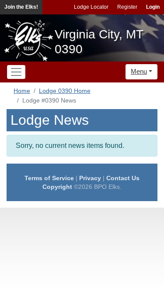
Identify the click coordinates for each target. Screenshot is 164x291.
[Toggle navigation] (16, 72)
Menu (139, 71)
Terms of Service (49, 178)
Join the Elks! (21, 7)
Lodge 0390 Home (65, 90)
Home (22, 90)
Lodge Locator (91, 7)
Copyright (57, 186)
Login (153, 7)
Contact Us (123, 178)
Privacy (90, 178)
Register (127, 7)
